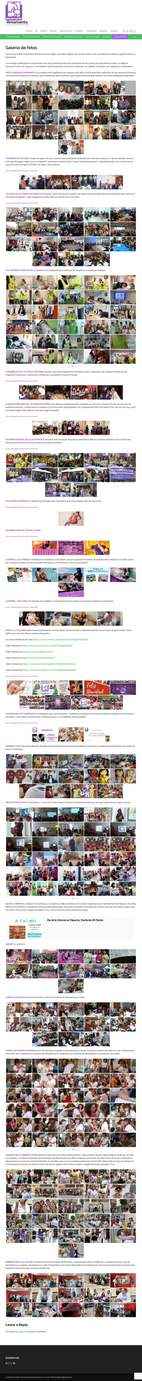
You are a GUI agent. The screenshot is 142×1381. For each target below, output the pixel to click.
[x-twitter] (131, 31)
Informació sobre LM (51, 37)
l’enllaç (46, 910)
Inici (36, 31)
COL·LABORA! (78, 31)
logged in (22, 1331)
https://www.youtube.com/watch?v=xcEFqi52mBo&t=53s (60, 639)
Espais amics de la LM (73, 37)
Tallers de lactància (31, 37)
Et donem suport (92, 37)
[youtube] (134, 31)
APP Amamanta (13, 37)
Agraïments (103, 31)
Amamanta (17, 22)
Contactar (114, 31)
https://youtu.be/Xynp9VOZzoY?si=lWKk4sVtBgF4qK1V (49, 670)
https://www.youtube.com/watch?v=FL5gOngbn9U (48, 645)
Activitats (107, 37)
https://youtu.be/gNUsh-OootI (38, 652)
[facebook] (124, 31)
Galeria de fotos (65, 31)
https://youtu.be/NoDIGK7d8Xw (39, 658)
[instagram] (127, 31)
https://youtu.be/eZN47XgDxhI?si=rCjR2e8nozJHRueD (49, 664)
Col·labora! (120, 37)
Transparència (91, 31)
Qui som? (44, 31)
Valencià (29, 31)
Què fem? (53, 31)
